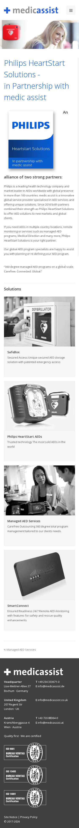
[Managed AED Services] (39, 513)
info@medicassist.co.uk (53, 700)
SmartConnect (18, 606)
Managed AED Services (23, 521)
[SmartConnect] (39, 597)
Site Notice (10, 817)
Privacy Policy (28, 817)
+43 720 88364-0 (48, 718)
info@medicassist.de (51, 686)
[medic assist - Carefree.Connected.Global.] (31, 10)
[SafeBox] (39, 344)
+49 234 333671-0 (48, 682)
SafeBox (13, 352)
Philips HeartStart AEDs (24, 437)
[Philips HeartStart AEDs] (39, 429)
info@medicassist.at (51, 722)
